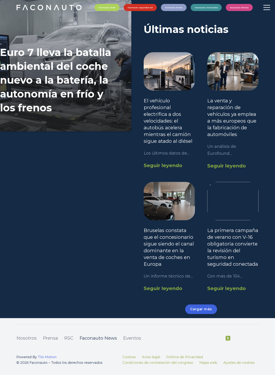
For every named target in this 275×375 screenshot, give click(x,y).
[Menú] (266, 7)
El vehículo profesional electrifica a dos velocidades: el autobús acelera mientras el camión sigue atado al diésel (168, 121)
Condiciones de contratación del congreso (158, 363)
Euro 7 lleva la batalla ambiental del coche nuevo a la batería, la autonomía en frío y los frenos (55, 80)
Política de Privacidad (184, 357)
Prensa (50, 338)
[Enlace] (49, 7)
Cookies (129, 357)
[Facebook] (218, 338)
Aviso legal (151, 357)
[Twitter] (228, 338)
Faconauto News (98, 338)
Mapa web (208, 363)
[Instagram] (246, 339)
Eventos (132, 338)
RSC (68, 338)
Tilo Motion (47, 357)
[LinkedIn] (256, 338)
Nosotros (26, 338)
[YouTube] (237, 338)
